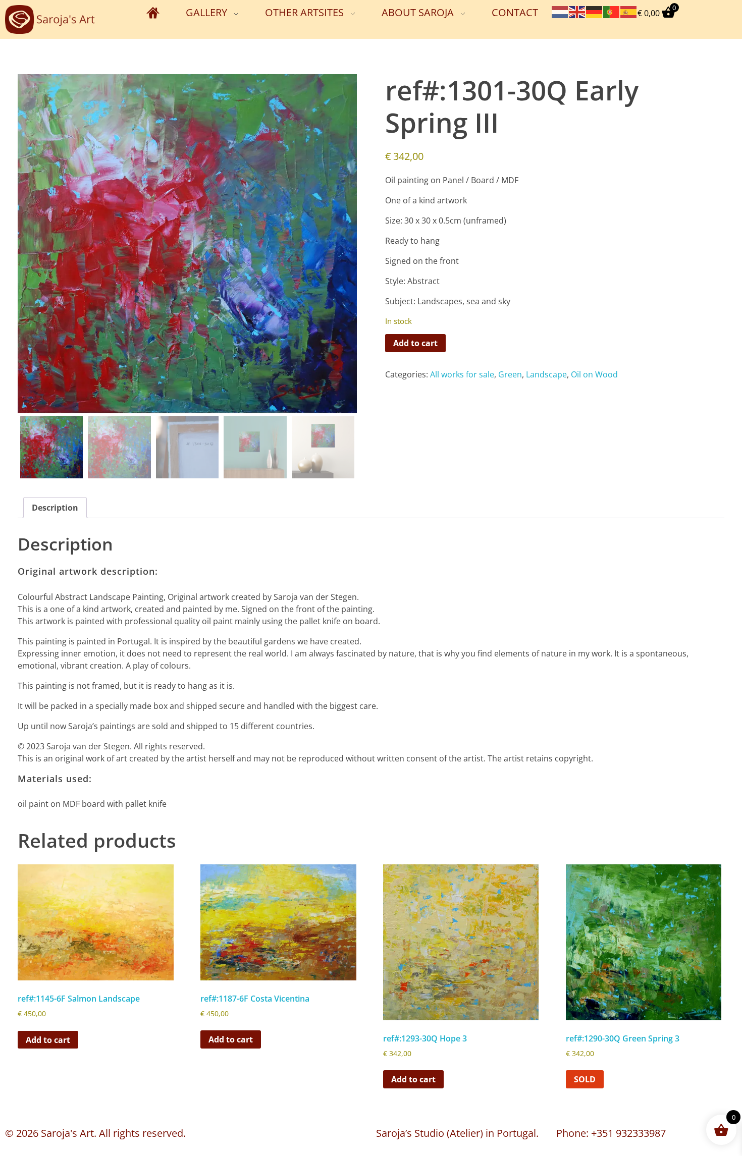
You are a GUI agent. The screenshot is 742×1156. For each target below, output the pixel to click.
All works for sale (462, 374)
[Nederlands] (560, 11)
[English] (577, 11)
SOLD (585, 1079)
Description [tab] (55, 507)
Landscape (546, 374)
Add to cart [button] (48, 1039)
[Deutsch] (594, 11)
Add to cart (415, 343)
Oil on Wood (594, 374)
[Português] (611, 11)
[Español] (629, 11)
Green (510, 374)
